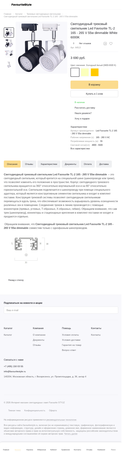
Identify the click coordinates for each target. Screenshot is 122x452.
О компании (39, 335)
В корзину (94, 84)
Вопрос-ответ (69, 350)
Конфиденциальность (34, 410)
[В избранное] (110, 43)
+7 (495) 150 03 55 (13, 366)
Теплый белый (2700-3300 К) (94, 72)
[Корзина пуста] (116, 4)
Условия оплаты (70, 335)
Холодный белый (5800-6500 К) (75, 72)
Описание (12, 164)
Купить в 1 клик (94, 93)
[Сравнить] (105, 43)
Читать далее (70, 434)
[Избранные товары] (108, 4)
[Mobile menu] (5, 5)
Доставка (104, 164)
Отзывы (29, 164)
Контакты (96, 335)
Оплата (88, 164)
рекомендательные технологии (61, 420)
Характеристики (49, 164)
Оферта (53, 410)
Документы (70, 164)
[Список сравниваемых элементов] (100, 4)
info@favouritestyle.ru (15, 371)
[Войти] (91, 4)
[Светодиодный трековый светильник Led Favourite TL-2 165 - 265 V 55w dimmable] (41, 48)
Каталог (8, 335)
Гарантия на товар (71, 345)
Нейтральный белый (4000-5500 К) (84, 72)
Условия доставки (71, 340)
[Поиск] (83, 4)
